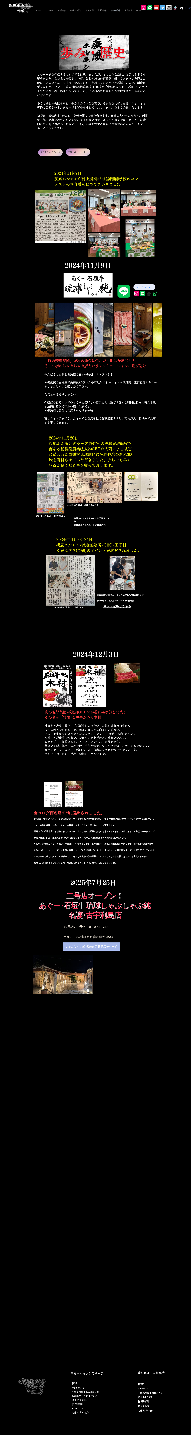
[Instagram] (136, 293)
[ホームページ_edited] (148, 293)
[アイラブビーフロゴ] (169, 7)
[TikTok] (175, 7)
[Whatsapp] (155, 293)
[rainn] (149, 7)
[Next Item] (157, 329)
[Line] (142, 293)
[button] (63, 974)
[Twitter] (162, 7)
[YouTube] (156, 7)
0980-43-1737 (98, 927)
